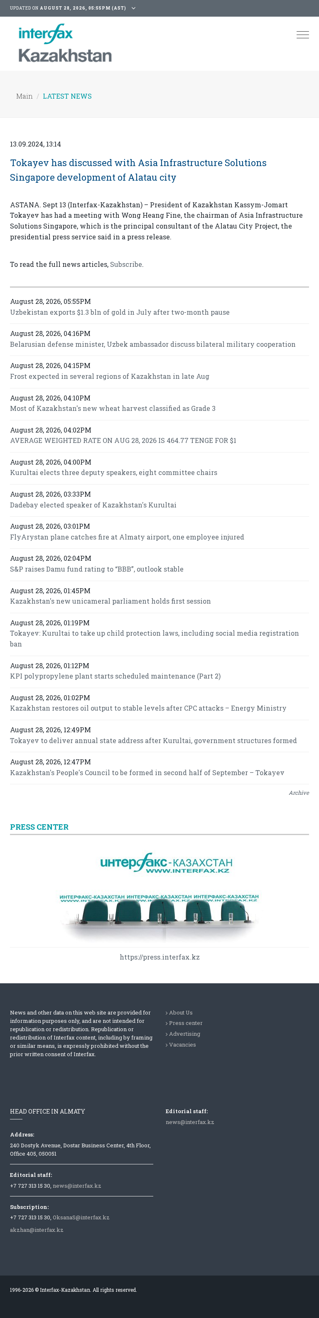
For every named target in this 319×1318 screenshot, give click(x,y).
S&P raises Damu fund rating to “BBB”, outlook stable (97, 569)
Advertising (184, 1033)
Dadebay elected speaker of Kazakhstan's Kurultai (93, 504)
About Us (181, 1012)
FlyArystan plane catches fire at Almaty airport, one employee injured (127, 536)
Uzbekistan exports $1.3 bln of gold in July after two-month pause (120, 312)
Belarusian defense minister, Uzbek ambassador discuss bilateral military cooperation (153, 344)
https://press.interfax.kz (160, 956)
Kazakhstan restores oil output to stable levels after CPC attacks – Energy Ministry (148, 708)
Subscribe (126, 264)
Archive (299, 792)
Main (24, 96)
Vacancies (182, 1044)
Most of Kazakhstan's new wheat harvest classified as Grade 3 (113, 408)
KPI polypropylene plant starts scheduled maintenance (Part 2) (115, 675)
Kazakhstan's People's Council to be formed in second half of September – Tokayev (147, 772)
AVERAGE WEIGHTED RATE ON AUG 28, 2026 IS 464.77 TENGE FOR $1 (123, 440)
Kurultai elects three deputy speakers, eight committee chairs (113, 472)
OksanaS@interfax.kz (81, 1217)
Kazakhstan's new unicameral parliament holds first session (110, 601)
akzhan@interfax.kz (37, 1229)
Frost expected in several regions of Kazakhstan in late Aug (109, 376)
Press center (186, 1023)
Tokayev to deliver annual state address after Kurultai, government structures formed (153, 740)
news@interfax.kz (77, 1185)
